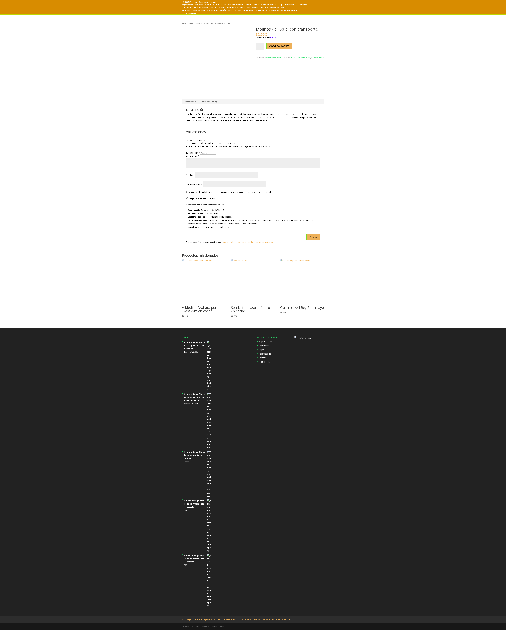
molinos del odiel (298, 57)
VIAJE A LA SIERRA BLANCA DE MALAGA (283, 10)
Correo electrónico (194, 184)
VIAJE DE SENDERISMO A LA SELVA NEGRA (261, 5)
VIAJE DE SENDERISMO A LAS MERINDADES (294, 5)
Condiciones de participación (276, 619)
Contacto (263, 357)
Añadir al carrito (279, 46)
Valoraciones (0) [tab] (209, 101)
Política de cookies (226, 619)
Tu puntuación (193, 153)
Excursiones (264, 345)
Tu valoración (192, 156)
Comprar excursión (195, 24)
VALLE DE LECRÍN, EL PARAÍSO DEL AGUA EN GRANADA (238, 8)
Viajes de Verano (266, 341)
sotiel (321, 57)
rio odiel (314, 57)
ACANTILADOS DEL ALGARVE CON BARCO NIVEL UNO (224, 5)
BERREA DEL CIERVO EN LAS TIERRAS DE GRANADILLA (247, 10)
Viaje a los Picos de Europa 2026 (273, 8)
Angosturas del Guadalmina (192, 5)
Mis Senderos (264, 362)
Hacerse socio (265, 354)
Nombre (190, 175)
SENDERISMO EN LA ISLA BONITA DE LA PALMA (199, 8)
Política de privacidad (205, 619)
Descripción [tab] (190, 101)
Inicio (184, 24)
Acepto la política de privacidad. (202, 198)
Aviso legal (187, 619)
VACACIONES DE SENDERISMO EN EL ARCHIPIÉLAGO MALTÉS (204, 10)
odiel (308, 57)
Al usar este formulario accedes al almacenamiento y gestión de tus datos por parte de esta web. (231, 192)
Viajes (261, 349)
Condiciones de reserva (249, 619)
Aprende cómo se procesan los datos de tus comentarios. (248, 242)
